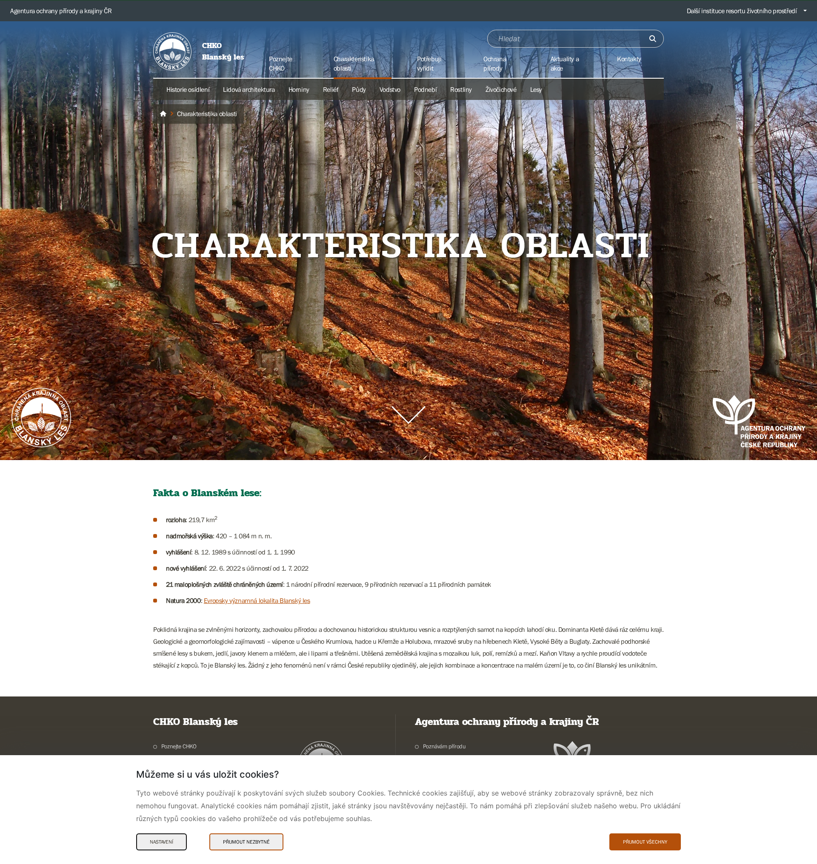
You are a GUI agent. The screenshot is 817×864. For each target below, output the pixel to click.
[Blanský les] (163, 114)
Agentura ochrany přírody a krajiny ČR (60, 10)
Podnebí (425, 89)
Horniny (299, 89)
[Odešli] (652, 38)
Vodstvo (390, 89)
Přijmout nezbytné (246, 842)
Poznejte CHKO (179, 746)
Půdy (359, 89)
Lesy (536, 89)
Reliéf (331, 89)
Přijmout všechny (645, 842)
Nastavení (161, 842)
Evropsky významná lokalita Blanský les (257, 600)
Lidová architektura (248, 89)
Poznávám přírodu (444, 746)
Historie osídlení (187, 89)
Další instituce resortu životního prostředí (742, 10)
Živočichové (501, 89)
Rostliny (461, 89)
